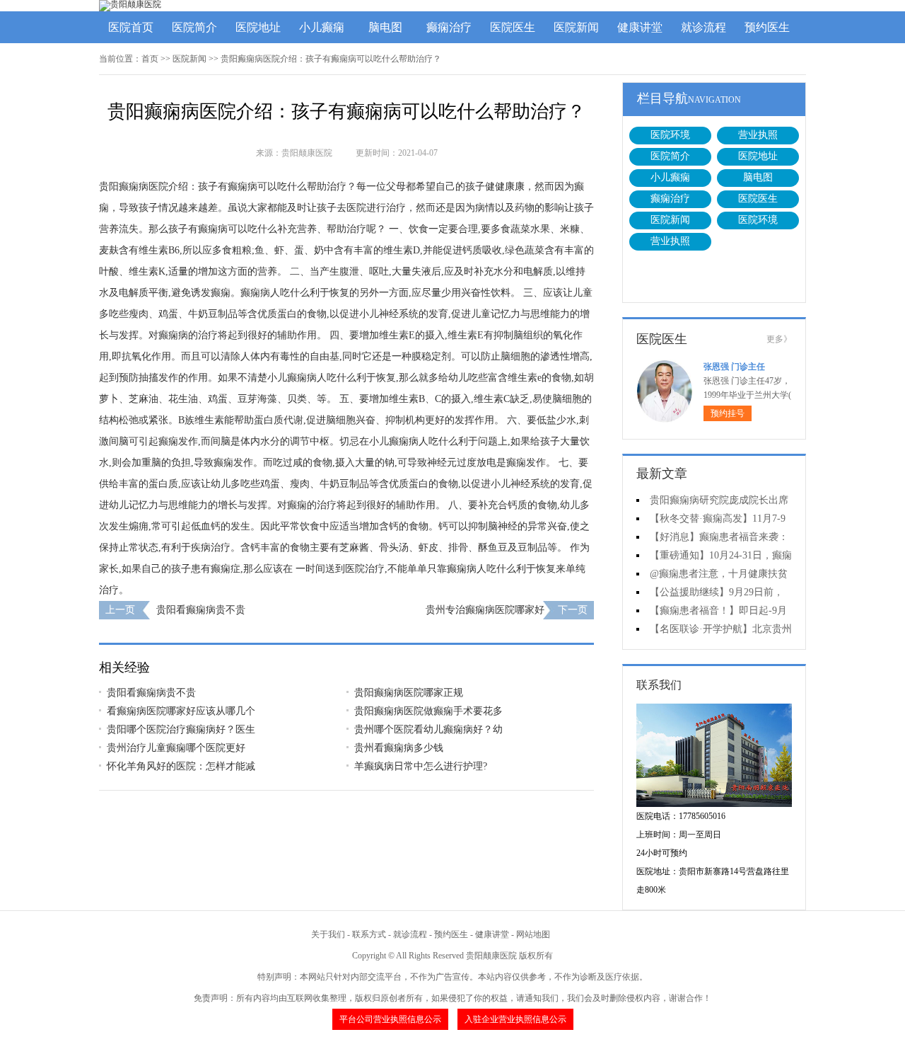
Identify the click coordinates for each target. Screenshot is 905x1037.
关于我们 (328, 934)
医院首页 (130, 27)
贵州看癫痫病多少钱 (398, 748)
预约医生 (767, 27)
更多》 (779, 339)
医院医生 (512, 27)
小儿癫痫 (321, 27)
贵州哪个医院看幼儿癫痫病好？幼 (428, 729)
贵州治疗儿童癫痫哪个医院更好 (176, 748)
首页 (149, 59)
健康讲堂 (639, 27)
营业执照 (758, 135)
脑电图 (385, 27)
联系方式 (369, 934)
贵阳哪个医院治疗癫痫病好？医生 (181, 729)
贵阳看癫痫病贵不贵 (200, 610)
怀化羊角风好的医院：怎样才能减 (181, 766)
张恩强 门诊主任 (734, 367)
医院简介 (194, 27)
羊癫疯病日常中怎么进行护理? (420, 766)
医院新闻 (576, 27)
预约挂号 (728, 413)
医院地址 (258, 27)
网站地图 (533, 934)
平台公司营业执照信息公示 (390, 1019)
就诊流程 (703, 27)
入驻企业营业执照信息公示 (515, 1019)
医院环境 (670, 135)
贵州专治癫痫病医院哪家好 (485, 610)
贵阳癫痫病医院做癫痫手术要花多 (428, 711)
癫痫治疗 (449, 27)
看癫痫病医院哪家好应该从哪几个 (181, 711)
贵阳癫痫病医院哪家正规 (408, 692)
